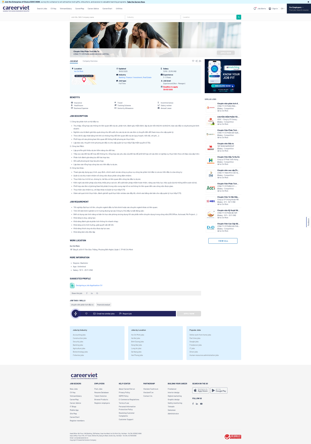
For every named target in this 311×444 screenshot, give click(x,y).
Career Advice (93, 8)
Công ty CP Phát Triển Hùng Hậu (227, 159)
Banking (122, 77)
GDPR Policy (123, 396)
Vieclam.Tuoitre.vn (150, 389)
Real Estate (147, 77)
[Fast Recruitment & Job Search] (16, 8)
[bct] (232, 436)
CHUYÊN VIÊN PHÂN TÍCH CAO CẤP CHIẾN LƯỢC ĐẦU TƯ (228, 117)
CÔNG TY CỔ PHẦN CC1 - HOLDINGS (226, 186)
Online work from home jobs (200, 335)
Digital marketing (175, 396)
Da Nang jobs (136, 352)
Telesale (171, 406)
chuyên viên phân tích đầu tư (82, 305)
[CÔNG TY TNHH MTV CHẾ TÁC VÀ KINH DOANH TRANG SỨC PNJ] (210, 174)
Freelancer (172, 389)
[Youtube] (201, 403)
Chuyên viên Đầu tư (225, 143)
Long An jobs (136, 348)
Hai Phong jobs (137, 355)
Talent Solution (100, 396)
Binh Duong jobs (137, 341)
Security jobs (78, 341)
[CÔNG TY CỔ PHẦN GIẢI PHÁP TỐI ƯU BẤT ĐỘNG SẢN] (210, 228)
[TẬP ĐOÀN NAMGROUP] (210, 147)
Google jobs (194, 341)
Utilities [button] (119, 8)
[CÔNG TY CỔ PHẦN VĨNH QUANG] (210, 107)
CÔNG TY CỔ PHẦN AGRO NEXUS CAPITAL (91, 54)
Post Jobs (98, 389)
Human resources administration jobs (204, 355)
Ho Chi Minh (78, 71)
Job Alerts (262, 8)
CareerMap (79, 8)
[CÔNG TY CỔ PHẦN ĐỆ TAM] (210, 214)
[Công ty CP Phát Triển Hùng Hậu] (210, 161)
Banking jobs (78, 345)
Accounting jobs (79, 335)
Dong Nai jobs (136, 345)
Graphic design (174, 399)
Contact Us (147, 396)
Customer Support (126, 419)
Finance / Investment (134, 77)
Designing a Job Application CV (89, 285)
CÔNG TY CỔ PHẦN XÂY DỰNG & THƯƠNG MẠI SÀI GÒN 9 (228, 133)
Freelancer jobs (196, 345)
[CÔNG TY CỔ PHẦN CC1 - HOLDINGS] (210, 187)
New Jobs (74, 389)
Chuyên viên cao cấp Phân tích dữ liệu (228, 170)
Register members (77, 420)
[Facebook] (193, 403)
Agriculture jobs (79, 348)
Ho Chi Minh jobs (137, 335)
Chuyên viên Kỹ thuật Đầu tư (228, 210)
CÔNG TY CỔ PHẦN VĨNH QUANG (226, 106)
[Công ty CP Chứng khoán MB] (210, 201)
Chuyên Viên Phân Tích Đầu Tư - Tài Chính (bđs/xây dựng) (227, 130)
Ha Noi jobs (135, 338)
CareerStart (107, 8)
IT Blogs (73, 406)
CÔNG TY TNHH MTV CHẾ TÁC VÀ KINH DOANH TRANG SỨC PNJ (228, 173)
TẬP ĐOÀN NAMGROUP (225, 146)
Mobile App (74, 410)
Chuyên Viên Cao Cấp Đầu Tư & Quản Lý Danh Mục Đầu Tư (228, 223)
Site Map (73, 413)
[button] (308, 2)
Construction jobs (80, 338)
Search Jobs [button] (42, 8)
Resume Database (101, 392)
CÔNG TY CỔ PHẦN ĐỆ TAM (227, 213)
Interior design (173, 392)
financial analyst (103, 305)
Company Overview (90, 61)
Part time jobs (195, 338)
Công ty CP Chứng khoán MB (228, 200)
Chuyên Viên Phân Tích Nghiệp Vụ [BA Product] (227, 183)
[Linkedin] (197, 403)
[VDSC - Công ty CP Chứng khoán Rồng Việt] (210, 121)
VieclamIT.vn (148, 392)
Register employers (102, 403)
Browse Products (101, 399)
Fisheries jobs (78, 355)
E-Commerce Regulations (129, 399)
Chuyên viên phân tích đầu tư (228, 103)
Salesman (172, 410)
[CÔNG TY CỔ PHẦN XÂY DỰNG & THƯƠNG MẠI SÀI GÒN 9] (210, 134)
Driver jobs (194, 352)
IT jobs (192, 348)
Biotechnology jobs (80, 352)
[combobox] (97, 17)
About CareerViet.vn (127, 389)
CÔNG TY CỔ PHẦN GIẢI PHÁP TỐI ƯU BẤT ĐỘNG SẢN (228, 226)
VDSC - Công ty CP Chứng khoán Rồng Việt (227, 119)
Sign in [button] (275, 8)
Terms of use (124, 403)
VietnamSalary (66, 8)
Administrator (173, 413)
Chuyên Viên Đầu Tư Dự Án (228, 157)
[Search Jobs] (238, 17)
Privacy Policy (124, 392)
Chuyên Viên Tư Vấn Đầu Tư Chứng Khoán (227, 197)
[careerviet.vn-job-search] (200, 390)
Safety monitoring (175, 403)
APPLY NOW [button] (225, 53)
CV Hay (53, 8)
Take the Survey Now (136, 2)
